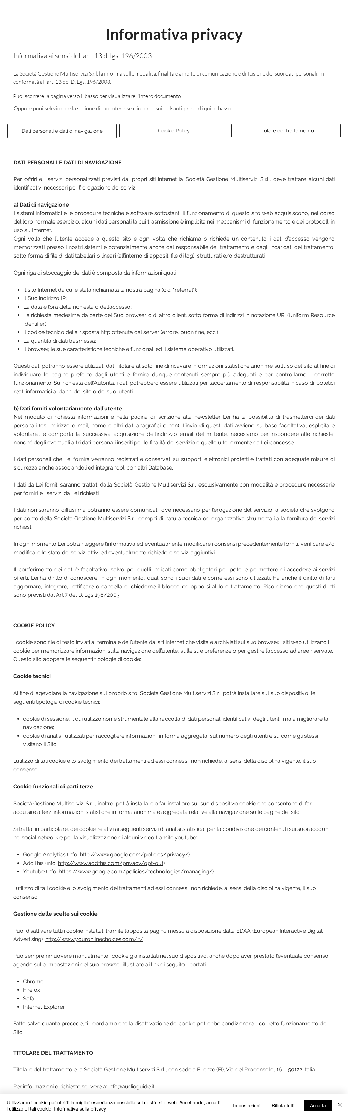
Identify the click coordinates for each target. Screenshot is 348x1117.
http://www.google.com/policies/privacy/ (134, 854)
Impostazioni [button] (246, 1105)
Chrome (33, 981)
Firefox (31, 990)
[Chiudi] (340, 1105)
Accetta (318, 1105)
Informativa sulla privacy (80, 1108)
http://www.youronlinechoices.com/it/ (94, 939)
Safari (30, 998)
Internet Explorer (44, 1007)
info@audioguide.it (131, 1086)
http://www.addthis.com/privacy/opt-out (110, 863)
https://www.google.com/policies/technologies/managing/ (135, 871)
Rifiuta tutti (283, 1105)
